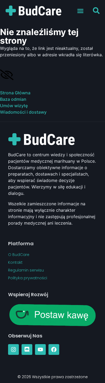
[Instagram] (13, 349)
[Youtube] (40, 349)
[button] (80, 11)
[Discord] (27, 349)
